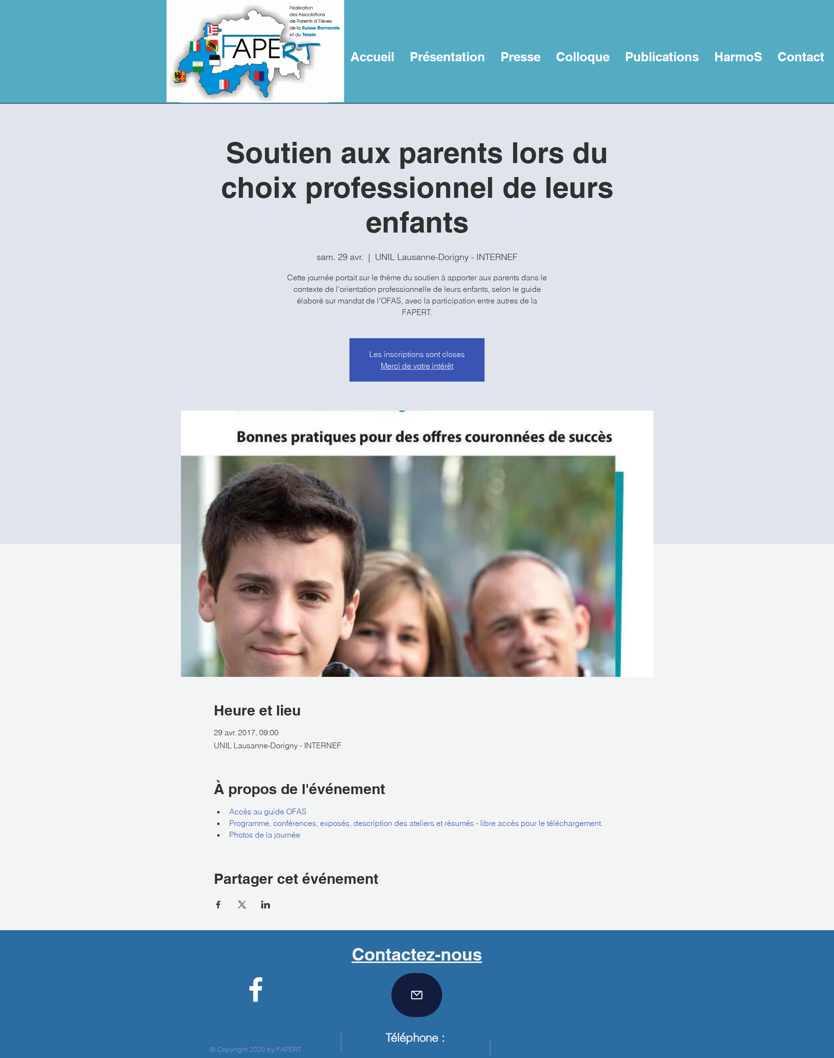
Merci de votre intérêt (417, 366)
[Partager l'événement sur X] (242, 904)
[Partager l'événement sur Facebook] (218, 904)
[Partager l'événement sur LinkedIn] (265, 904)
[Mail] (416, 995)
